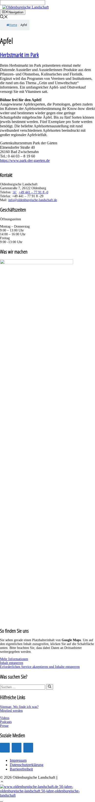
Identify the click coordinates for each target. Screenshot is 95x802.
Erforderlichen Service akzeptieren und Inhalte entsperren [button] (40, 667)
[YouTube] (16, 748)
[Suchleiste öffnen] (4, 17)
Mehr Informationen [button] (14, 659)
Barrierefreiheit (21, 769)
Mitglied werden (11, 710)
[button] (2, 782)
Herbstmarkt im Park (19, 54)
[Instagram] (5, 748)
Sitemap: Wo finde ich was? (19, 707)
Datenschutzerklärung (26, 765)
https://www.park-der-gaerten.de (25, 160)
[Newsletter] (28, 748)
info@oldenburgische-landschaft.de (32, 200)
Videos (4, 718)
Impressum (18, 760)
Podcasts (6, 722)
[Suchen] (49, 686)
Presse (4, 726)
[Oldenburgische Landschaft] (25, 7)
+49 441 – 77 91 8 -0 (33, 192)
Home (13, 25)
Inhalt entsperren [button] (11, 663)
